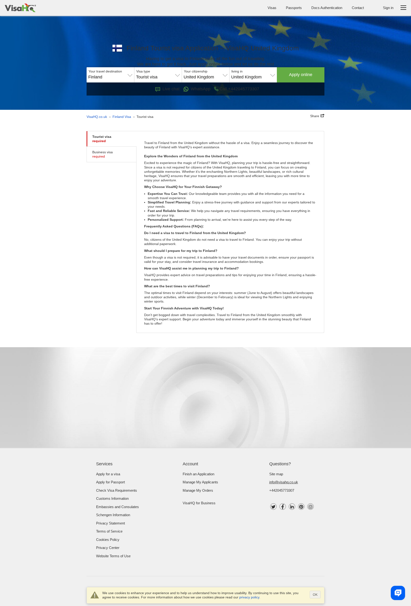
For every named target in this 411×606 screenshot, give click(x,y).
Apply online (300, 74)
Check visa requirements (116, 490)
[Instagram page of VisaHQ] (310, 506)
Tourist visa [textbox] (146, 77)
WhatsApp (200, 89)
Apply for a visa (108, 474)
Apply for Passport (110, 482)
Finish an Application (198, 474)
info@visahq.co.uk (283, 482)
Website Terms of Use (113, 556)
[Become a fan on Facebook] (282, 506)
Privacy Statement (110, 523)
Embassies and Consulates (117, 507)
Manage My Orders (198, 490)
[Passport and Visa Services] (20, 8)
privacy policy (249, 597)
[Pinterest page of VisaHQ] (301, 506)
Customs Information (112, 498)
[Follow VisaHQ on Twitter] (273, 506)
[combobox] (110, 75)
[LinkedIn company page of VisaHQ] (292, 506)
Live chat (171, 89)
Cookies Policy (107, 540)
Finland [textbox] (95, 77)
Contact (358, 8)
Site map (276, 474)
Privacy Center (107, 548)
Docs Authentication (326, 8)
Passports (294, 8)
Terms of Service (109, 531)
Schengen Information (113, 515)
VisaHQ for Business (199, 503)
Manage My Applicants (200, 482)
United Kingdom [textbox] (199, 77)
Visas (272, 8)
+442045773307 (281, 490)
